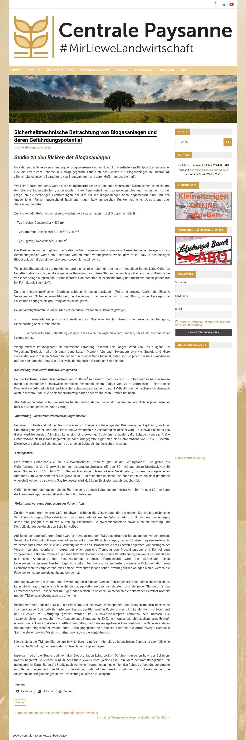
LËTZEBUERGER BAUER (94, 70)
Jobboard (167, 70)
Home (16, 70)
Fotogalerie (144, 70)
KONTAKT (122, 70)
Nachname (181, 295)
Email (178, 308)
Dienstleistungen (60, 70)
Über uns (33, 70)
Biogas (20, 702)
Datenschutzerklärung (190, 458)
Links (184, 70)
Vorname (180, 282)
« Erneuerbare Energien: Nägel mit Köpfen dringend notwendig (56, 713)
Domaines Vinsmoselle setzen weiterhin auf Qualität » (133, 717)
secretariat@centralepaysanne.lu (210, 169)
